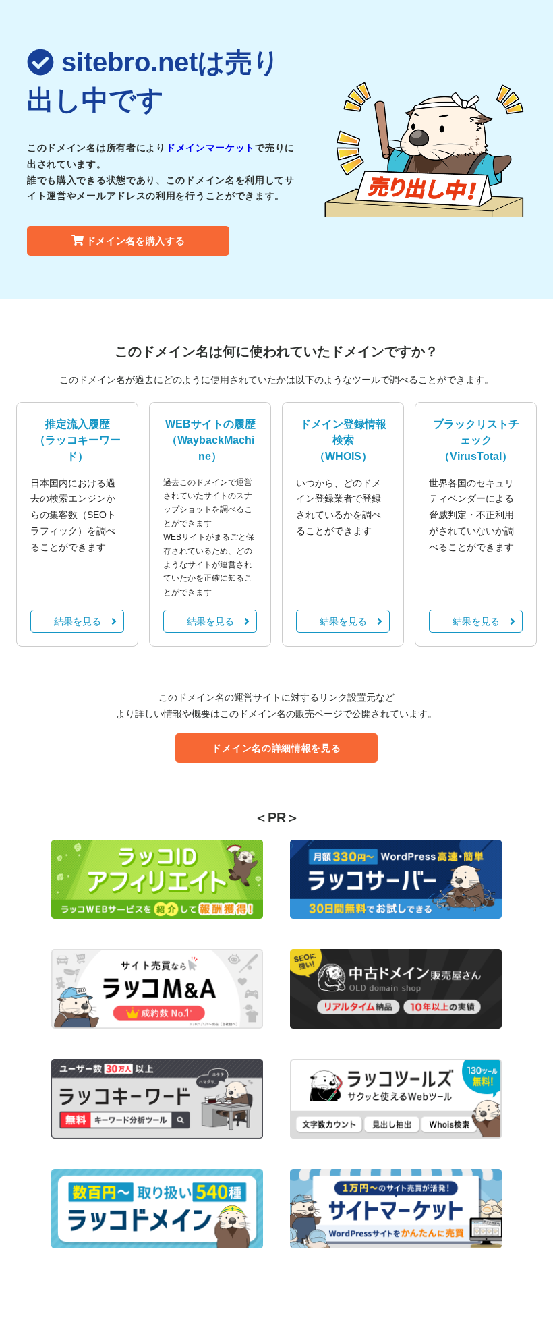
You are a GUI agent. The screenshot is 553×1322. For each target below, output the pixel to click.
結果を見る (77, 621)
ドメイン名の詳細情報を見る (276, 748)
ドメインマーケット (210, 147)
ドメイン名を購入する (135, 240)
